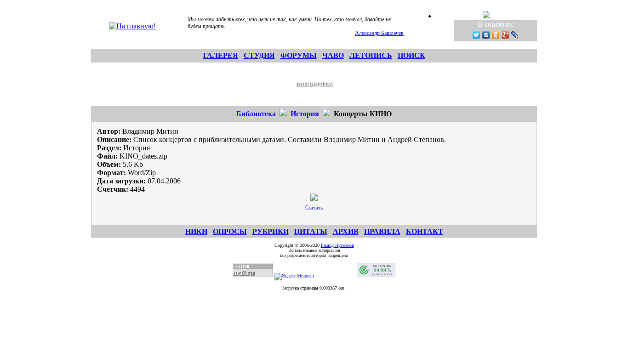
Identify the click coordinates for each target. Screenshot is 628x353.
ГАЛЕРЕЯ (220, 55)
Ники (196, 231)
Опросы (230, 231)
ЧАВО (333, 55)
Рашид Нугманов (337, 245)
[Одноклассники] (496, 35)
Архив (346, 231)
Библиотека (256, 114)
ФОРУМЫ (298, 55)
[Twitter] (476, 35)
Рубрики (270, 231)
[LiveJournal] (515, 35)
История (305, 114)
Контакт (424, 231)
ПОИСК (411, 55)
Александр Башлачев (379, 33)
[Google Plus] (505, 35)
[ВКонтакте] (486, 35)
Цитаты (310, 231)
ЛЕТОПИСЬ (370, 55)
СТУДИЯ (259, 55)
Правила (382, 231)
